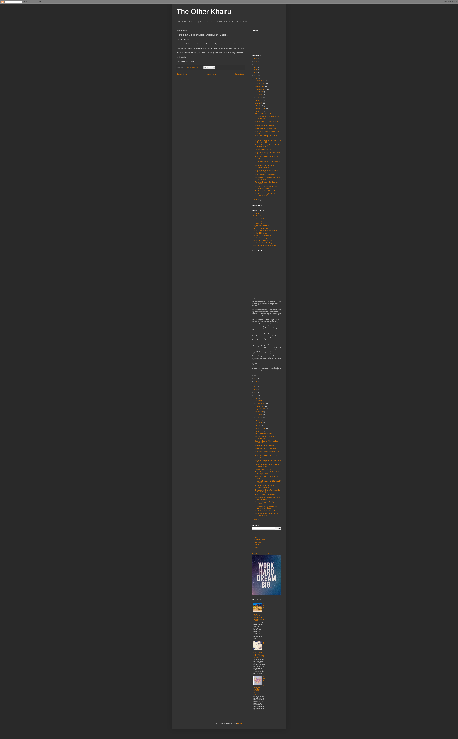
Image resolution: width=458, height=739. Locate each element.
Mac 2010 (258, 106)
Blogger (239, 723)
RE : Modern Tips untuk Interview (265, 554)
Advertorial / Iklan (259, 540)
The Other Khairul (205, 12)
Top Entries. (257, 213)
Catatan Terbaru (182, 74)
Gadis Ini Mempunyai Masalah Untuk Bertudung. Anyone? (267, 145)
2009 (256, 200)
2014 (256, 67)
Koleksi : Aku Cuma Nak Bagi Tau (264, 243)
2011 (256, 75)
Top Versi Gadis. (258, 223)
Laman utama (211, 74)
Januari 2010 (259, 111)
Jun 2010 (258, 97)
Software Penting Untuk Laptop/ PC (264, 245)
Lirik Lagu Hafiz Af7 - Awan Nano (265, 128)
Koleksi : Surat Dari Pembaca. (263, 235)
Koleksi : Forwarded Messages (263, 240)
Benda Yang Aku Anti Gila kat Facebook (268, 191)
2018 (256, 61)
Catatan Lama (239, 74)
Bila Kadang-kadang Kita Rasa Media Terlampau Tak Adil (267, 153)
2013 (256, 70)
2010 (256, 78)
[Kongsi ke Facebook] (211, 67)
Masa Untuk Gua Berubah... (264, 149)
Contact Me (257, 542)
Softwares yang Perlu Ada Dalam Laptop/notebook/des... (266, 187)
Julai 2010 (259, 95)
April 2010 (259, 103)
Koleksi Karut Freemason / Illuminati (265, 231)
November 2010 (260, 83)
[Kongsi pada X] (209, 67)
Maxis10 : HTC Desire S (261, 228)
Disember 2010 (260, 81)
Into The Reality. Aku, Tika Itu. (264, 126)
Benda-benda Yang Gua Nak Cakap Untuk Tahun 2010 (267, 194)
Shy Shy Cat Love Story (261, 226)
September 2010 (261, 89)
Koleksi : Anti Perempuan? (262, 238)
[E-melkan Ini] (204, 67)
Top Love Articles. (259, 218)
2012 (256, 73)
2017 (256, 64)
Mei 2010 (258, 100)
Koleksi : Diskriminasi (260, 233)
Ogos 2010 (259, 92)
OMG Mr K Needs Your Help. (264, 114)
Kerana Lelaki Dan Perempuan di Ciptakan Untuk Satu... (266, 166)
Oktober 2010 (260, 86)
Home (255, 537)
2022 (256, 59)
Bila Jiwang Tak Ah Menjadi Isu (265, 175)
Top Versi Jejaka (258, 221)
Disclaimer (256, 544)
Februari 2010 (260, 109)
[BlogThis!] (207, 67)
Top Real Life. (257, 216)
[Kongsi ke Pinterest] (214, 67)
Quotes (255, 547)
